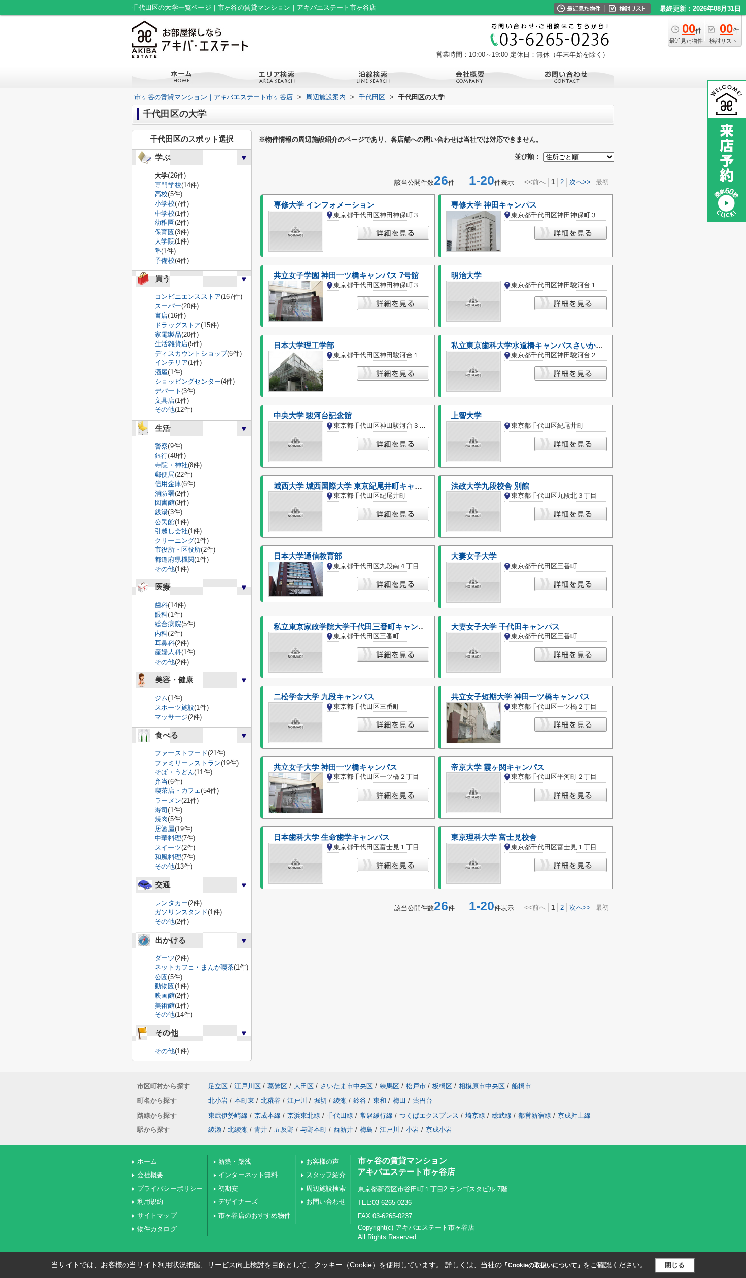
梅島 (366, 1129)
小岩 (412, 1129)
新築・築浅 (234, 1161)
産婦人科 (168, 652)
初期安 (228, 1188)
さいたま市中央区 (346, 1086)
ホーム (147, 1161)
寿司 (161, 810)
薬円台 (422, 1100)
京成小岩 (439, 1129)
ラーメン (168, 800)
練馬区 (389, 1086)
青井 (260, 1129)
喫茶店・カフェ (178, 791)
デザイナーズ (238, 1201)
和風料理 (168, 857)
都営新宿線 (534, 1115)
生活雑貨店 (171, 344)
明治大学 (466, 275)
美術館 (165, 1005)
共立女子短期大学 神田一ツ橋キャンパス (520, 697)
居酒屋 (165, 829)
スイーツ (168, 847)
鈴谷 (359, 1100)
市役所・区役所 (178, 550)
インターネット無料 (248, 1175)
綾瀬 (340, 1100)
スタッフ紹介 (326, 1175)
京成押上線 (574, 1115)
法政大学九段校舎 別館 (490, 486)
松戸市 (416, 1086)
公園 (161, 977)
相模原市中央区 (482, 1086)
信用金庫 (168, 484)
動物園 (165, 986)
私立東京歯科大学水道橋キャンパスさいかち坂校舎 (538, 345)
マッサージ (171, 717)
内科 (161, 633)
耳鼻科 (165, 643)
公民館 (165, 522)
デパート (168, 391)
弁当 (161, 781)
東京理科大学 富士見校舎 (494, 837)
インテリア (171, 362)
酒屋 (161, 372)
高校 (161, 194)
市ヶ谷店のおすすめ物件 (254, 1215)
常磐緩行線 (376, 1115)
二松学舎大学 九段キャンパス (324, 697)
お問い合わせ (326, 1201)
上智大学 (466, 415)
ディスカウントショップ (191, 353)
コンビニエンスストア (188, 296)
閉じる (675, 1265)
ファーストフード (181, 753)
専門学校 (168, 185)
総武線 (502, 1115)
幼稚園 (165, 222)
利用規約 (150, 1201)
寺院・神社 (171, 465)
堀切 (320, 1100)
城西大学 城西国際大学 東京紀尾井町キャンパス (355, 486)
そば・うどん (174, 772)
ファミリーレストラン (188, 763)
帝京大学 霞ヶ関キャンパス (498, 767)
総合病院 (168, 624)
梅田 (399, 1100)
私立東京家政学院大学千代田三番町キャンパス (353, 627)
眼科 (161, 614)
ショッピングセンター (188, 381)
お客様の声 (322, 1161)
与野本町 (313, 1129)
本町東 (244, 1100)
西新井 (343, 1129)
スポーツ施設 (174, 707)
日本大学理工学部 (304, 345)
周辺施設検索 (326, 1188)
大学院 (165, 241)
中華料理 (168, 838)
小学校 (165, 204)
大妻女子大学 (474, 556)
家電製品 (168, 334)
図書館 (165, 502)
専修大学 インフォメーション (324, 205)
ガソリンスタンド (181, 912)
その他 (165, 409)
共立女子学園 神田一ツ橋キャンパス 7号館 (346, 275)
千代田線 (340, 1115)
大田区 (304, 1086)
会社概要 (150, 1175)
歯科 (161, 605)
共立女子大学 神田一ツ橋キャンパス (335, 767)
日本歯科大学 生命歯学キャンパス (332, 837)
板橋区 (442, 1086)
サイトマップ (157, 1215)
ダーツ (165, 958)
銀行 (161, 455)
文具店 (165, 400)
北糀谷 (271, 1100)
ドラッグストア (178, 325)
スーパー (168, 306)
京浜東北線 (303, 1115)
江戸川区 (247, 1086)
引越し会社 (171, 531)
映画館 (165, 995)
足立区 (218, 1086)
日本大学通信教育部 (308, 556)
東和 (379, 1100)
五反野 (284, 1129)
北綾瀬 (238, 1129)
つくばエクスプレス (429, 1115)
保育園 (165, 232)
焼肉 (161, 819)
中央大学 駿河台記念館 (313, 415)
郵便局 (165, 474)
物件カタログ (157, 1229)
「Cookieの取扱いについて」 (542, 1265)
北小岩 (218, 1100)
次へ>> (580, 182)
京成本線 (267, 1115)
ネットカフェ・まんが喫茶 (194, 967)
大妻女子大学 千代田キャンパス (505, 627)
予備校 (165, 260)
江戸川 (297, 1100)
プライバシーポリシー (170, 1188)
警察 (161, 446)
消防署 (165, 493)
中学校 (165, 213)
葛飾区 (277, 1086)
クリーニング (174, 540)
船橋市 (521, 1086)
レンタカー (171, 903)
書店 (161, 315)
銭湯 (161, 512)
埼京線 (475, 1115)
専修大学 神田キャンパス (494, 205)
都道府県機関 (174, 559)
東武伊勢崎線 (228, 1115)
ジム (161, 698)
